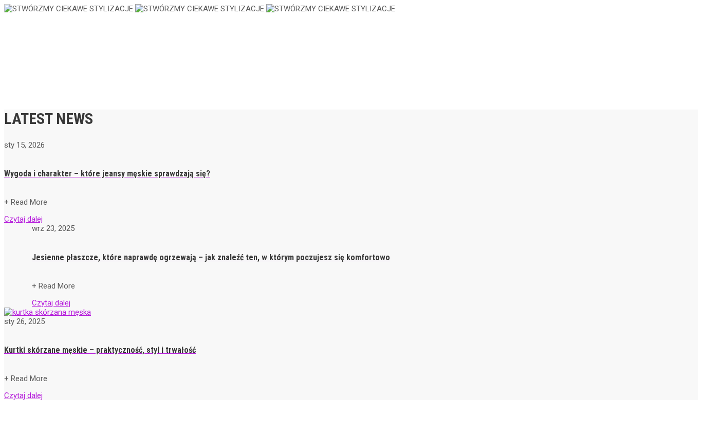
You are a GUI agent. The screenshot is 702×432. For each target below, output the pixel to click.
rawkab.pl (35, 24)
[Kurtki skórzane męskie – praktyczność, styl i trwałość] (47, 312)
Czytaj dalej (23, 219)
